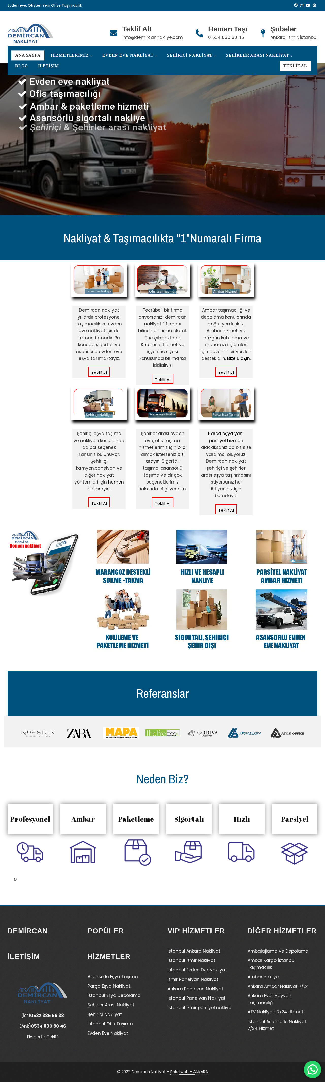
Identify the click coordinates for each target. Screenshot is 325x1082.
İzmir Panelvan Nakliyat (193, 979)
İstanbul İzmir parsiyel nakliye (199, 1008)
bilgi (182, 447)
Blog (21, 66)
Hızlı (242, 819)
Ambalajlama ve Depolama (278, 951)
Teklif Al (295, 66)
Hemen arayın (101, 173)
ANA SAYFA (28, 55)
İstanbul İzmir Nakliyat (191, 960)
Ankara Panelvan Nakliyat (195, 989)
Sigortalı (189, 819)
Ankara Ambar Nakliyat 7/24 (278, 986)
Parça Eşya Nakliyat (109, 986)
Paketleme (136, 819)
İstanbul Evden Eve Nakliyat (197, 970)
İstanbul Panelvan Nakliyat (197, 998)
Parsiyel (294, 819)
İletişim (48, 66)
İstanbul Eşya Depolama (114, 995)
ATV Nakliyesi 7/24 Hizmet (275, 1012)
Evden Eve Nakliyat (128, 55)
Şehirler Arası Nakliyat (257, 55)
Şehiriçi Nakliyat (190, 55)
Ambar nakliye (263, 977)
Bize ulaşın (238, 358)
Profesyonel (30, 819)
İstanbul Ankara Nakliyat (194, 951)
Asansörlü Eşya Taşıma (113, 977)
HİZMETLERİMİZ (70, 55)
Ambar (83, 819)
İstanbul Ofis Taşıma (110, 1024)
